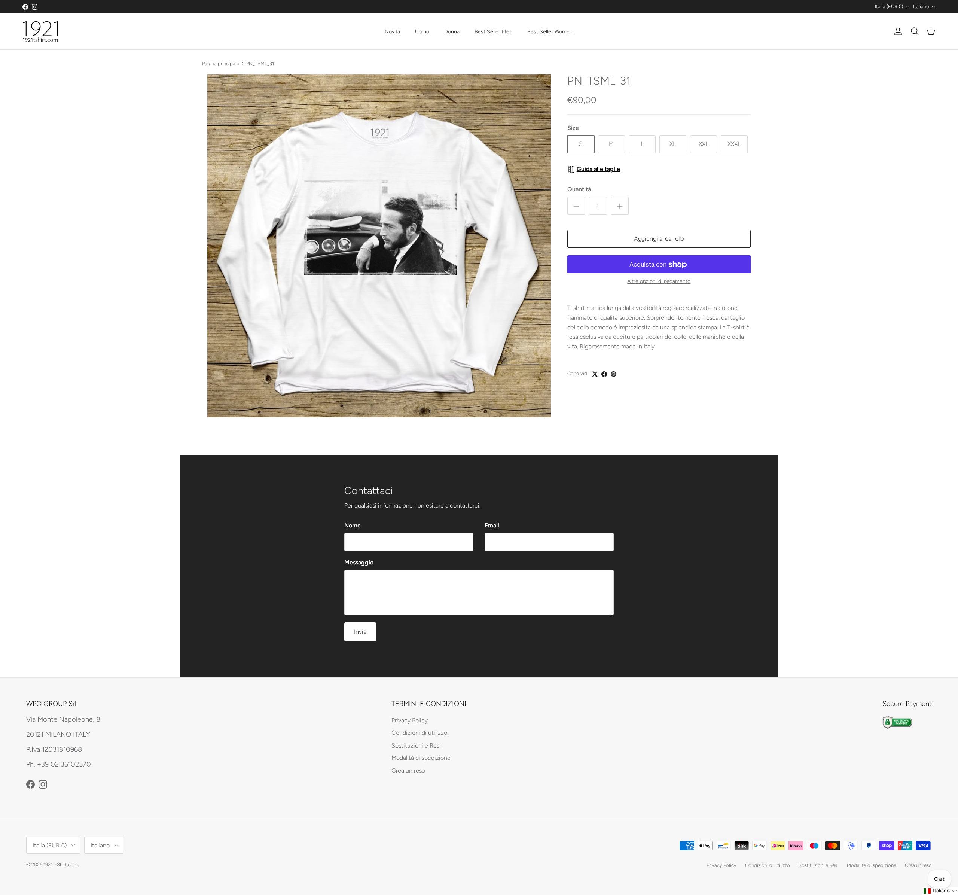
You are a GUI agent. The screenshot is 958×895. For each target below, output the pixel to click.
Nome (352, 525)
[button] (940, 891)
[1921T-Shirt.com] (40, 31)
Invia (360, 631)
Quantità (579, 189)
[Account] (897, 31)
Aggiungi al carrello (659, 239)
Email (492, 525)
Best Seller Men (493, 31)
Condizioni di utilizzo (419, 732)
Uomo (422, 31)
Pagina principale (220, 63)
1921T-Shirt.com (60, 864)
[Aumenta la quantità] (620, 206)
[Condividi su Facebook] (604, 374)
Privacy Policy (409, 720)
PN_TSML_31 (260, 63)
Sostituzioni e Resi (416, 745)
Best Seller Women (550, 31)
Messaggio (358, 562)
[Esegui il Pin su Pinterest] (613, 374)
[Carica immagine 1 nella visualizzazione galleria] (379, 245)
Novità (392, 31)
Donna (452, 31)
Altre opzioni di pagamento (658, 282)
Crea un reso (408, 770)
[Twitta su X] (595, 374)
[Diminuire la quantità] (576, 206)
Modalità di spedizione (421, 757)
